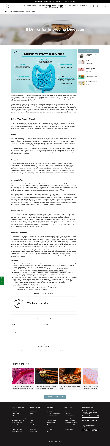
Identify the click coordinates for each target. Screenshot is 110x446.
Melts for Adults (16, 427)
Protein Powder (15, 413)
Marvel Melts (15, 424)
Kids (46, 7)
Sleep (30, 415)
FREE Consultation (73, 5)
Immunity (31, 413)
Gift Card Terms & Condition (71, 427)
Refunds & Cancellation (70, 420)
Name (13, 324)
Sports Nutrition (33, 411)
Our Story (49, 411)
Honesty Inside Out (51, 422)
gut (23, 219)
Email (46, 324)
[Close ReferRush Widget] (3, 273)
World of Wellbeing (57, 5)
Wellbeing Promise (51, 420)
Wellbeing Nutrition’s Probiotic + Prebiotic (41, 246)
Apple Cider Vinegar (17, 431)
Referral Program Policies (70, 424)
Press (48, 431)
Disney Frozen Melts (17, 422)
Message (14, 332)
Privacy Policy (50, 351)
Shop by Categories (44, 5)
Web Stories (50, 424)
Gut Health (13, 11)
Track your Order (69, 429)
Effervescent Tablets (17, 429)
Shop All (24, 5)
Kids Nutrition (32, 429)
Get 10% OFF (1, 280)
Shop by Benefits (31, 5)
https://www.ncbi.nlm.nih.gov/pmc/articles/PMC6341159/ (29, 275)
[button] (105, 6)
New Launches (83, 5)
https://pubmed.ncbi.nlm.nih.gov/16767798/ (25, 284)
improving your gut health (53, 239)
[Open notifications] (97, 6)
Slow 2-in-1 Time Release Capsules (20, 418)
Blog (66, 5)
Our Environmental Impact (53, 413)
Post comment (44, 346)
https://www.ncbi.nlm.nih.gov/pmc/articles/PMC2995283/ (56, 279)
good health (51, 138)
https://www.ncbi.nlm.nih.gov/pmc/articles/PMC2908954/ (50, 270)
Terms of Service (60, 351)
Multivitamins (32, 427)
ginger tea (68, 170)
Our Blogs (49, 429)
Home (6, 11)
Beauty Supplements (34, 424)
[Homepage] (6, 6)
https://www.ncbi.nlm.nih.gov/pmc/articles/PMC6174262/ (29, 267)
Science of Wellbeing (52, 418)
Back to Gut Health (56, 396)
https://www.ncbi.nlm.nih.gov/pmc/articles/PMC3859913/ (29, 289)
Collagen (14, 415)
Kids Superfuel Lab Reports (71, 422)
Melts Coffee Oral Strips (18, 420)
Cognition (31, 434)
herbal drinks (20, 111)
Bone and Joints (33, 431)
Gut (30, 418)
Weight (31, 420)
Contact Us (67, 411)
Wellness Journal (51, 427)
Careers (49, 434)
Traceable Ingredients (52, 415)
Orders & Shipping (69, 418)
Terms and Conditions (70, 415)
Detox (30, 422)
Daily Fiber (14, 411)
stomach (61, 185)
